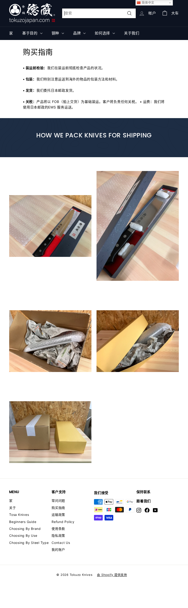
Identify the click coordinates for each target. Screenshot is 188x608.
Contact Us (61, 543)
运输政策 (58, 515)
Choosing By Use (23, 535)
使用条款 (58, 529)
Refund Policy (63, 522)
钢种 (56, 33)
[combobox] (99, 13)
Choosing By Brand (25, 529)
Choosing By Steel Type (29, 543)
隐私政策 (58, 535)
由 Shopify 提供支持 (112, 575)
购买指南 (58, 508)
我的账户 (58, 549)
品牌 (77, 33)
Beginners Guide (22, 522)
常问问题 (58, 501)
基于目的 (30, 33)
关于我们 (131, 33)
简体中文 (147, 2)
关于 (12, 508)
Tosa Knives (19, 515)
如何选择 (103, 33)
